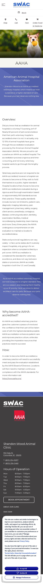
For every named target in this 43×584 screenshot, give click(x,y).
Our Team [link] (7, 512)
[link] (21, 5)
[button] (3, 5)
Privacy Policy (24, 541)
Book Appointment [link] (19, 500)
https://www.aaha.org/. (11, 379)
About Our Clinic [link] (11, 507)
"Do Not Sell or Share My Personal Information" (20, 553)
